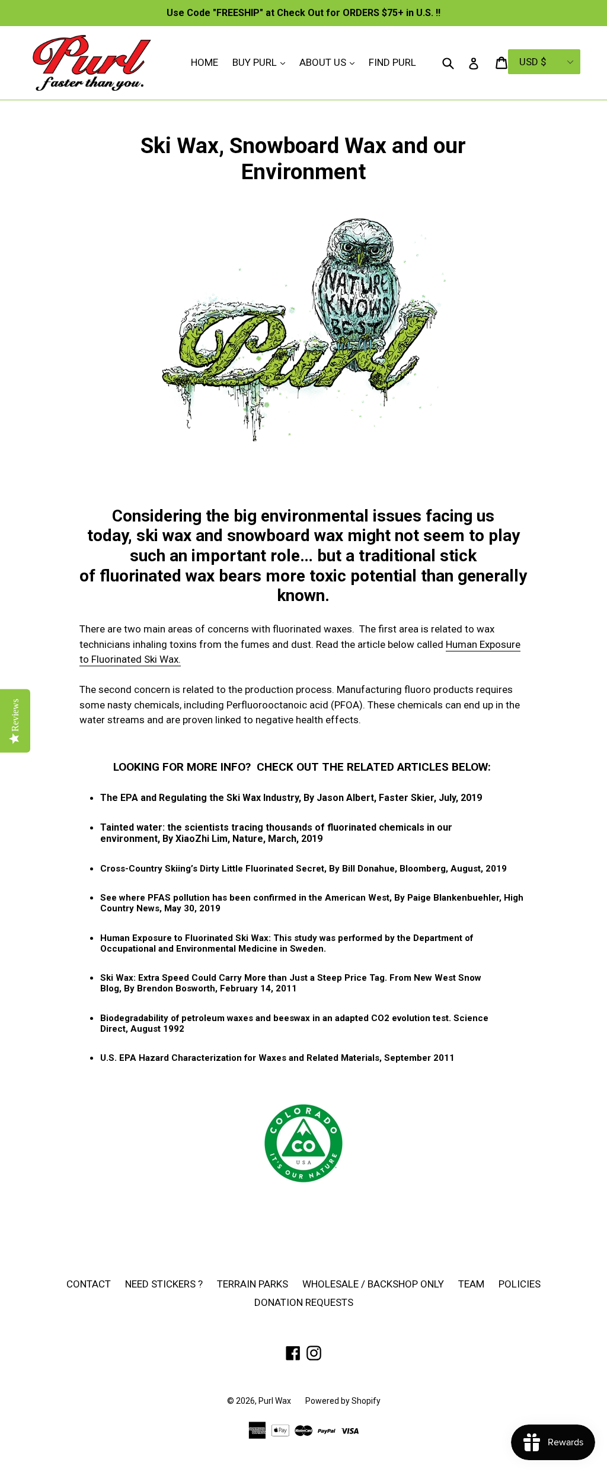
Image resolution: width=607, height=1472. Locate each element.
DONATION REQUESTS (303, 1302)
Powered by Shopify (343, 1401)
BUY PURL (261, 62)
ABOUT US (329, 62)
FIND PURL (392, 62)
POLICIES (520, 1284)
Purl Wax (274, 1401)
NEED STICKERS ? (164, 1284)
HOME (204, 62)
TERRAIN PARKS (252, 1284)
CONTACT (88, 1284)
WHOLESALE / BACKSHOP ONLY (373, 1284)
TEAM (471, 1284)
